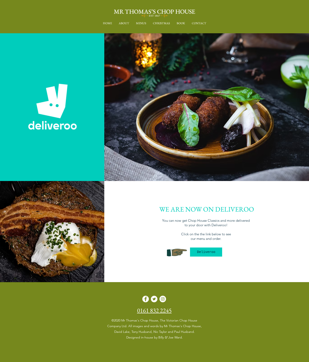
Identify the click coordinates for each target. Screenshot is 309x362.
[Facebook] (145, 299)
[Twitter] (154, 299)
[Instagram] (162, 299)
